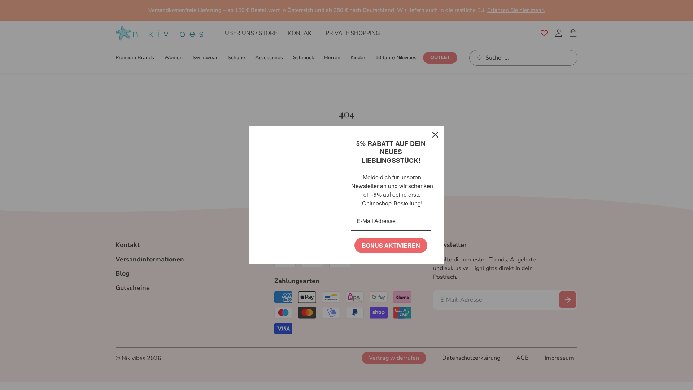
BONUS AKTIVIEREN (391, 245)
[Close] (435, 134)
